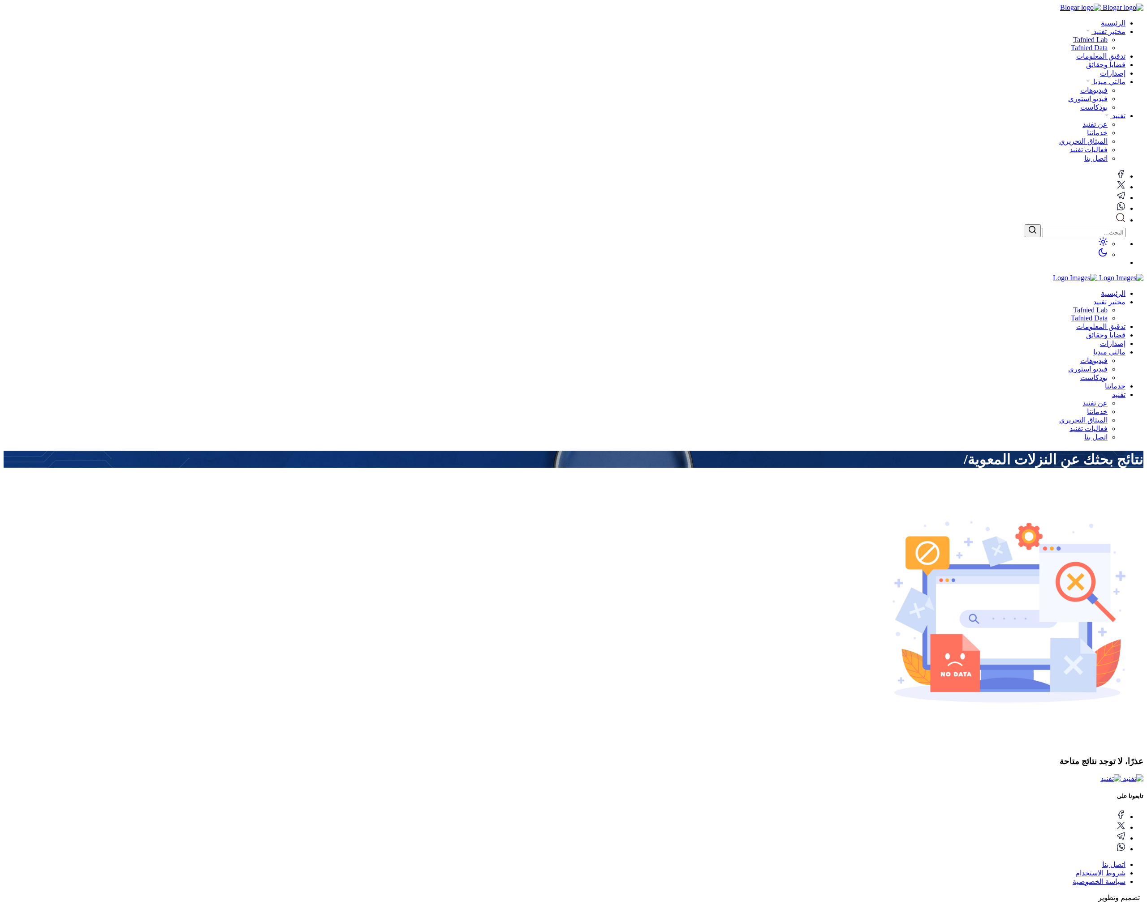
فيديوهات (1094, 360)
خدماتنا (1115, 386)
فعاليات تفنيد (1088, 428)
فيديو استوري (1088, 369)
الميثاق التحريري (1083, 420)
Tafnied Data (1089, 318)
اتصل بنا (1096, 437)
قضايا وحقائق (1105, 64)
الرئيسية (1113, 23)
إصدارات (1112, 73)
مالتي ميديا (1108, 81)
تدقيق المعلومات (1100, 56)
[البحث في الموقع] (1120, 220)
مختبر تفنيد (1108, 31)
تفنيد (1117, 115)
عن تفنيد (1095, 403)
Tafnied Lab (1090, 310)
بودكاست (1094, 377)
